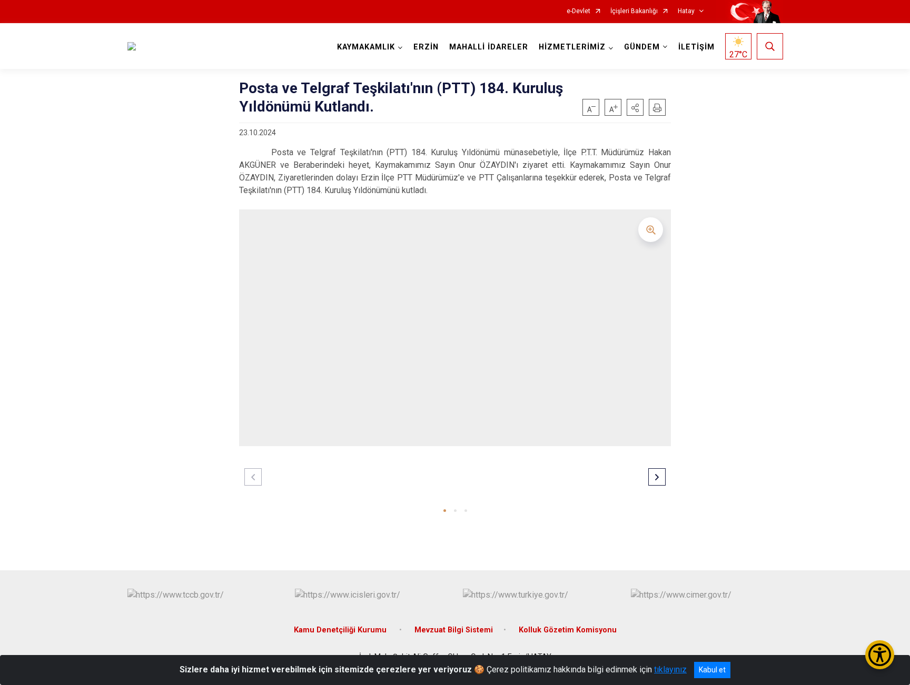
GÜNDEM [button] (642, 47)
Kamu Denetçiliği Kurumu (341, 630)
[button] (635, 107)
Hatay (686, 11)
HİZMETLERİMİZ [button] (572, 47)
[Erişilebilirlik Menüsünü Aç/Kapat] (879, 654)
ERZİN (426, 47)
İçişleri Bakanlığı (634, 11)
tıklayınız (670, 669)
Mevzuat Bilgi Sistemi (453, 630)
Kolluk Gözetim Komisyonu (568, 630)
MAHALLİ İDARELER (488, 47)
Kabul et (712, 670)
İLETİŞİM (696, 47)
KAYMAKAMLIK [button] (366, 47)
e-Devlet (578, 11)
